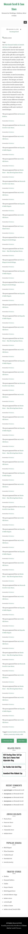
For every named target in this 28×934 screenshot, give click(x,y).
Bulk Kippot (8, 847)
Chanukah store (9, 830)
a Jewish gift (8, 902)
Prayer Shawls (8, 887)
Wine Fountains (9, 851)
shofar (17, 734)
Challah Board (8, 855)
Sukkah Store (8, 833)
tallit (21, 734)
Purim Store (7, 819)
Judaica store (8, 898)
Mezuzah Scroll (19, 790)
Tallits (6, 883)
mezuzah (12, 734)
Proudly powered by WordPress (11, 925)
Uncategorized (14, 31)
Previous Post (8, 741)
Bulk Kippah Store (9, 891)
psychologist (8, 790)
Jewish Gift (21, 732)
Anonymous (7, 794)
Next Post (21, 741)
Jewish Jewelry (8, 862)
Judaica (6, 734)
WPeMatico (11, 120)
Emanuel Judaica (9, 880)
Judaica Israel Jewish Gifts (12, 909)
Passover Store (8, 822)
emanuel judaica (12, 732)
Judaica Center (8, 905)
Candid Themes (16, 928)
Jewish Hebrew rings (10, 894)
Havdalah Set (8, 858)
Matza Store (7, 826)
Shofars (6, 876)
